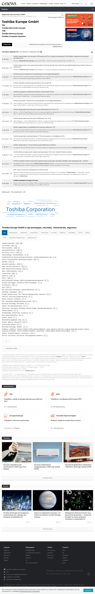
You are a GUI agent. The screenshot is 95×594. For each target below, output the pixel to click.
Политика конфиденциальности (16, 574)
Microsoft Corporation (9, 264)
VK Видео (65, 555)
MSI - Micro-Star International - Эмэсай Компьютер (18, 290)
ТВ (64, 3)
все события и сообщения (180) (30, 52)
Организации (13, 232)
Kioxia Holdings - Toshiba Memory (12, 255)
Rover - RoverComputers (9, 271)
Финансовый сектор (41, 216)
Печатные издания (32, 563)
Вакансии (51, 555)
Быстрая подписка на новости (16, 569)
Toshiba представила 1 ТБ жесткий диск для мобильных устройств (34, 145)
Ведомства (24, 232)
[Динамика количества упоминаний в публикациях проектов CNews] (92, 52)
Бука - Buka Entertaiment (10, 315)
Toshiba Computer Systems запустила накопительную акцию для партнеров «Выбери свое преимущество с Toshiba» (50, 161)
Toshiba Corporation (30, 209)
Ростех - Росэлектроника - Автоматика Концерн (17, 259)
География (71, 232)
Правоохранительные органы (9, 212)
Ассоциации (34, 232)
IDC (8, 204)
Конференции (30, 550)
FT (56, 213)
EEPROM (16, 201)
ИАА (4, 238)
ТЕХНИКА (56, 3)
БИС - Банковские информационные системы (16, 301)
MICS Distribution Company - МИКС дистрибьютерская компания (22, 280)
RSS (7, 572)
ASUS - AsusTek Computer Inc (11, 266)
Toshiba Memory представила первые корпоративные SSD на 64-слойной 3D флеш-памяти (42, 152)
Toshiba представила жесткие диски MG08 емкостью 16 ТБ (32, 118)
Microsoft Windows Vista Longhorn (44, 200)
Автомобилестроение (41, 205)
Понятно (88, 590)
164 (21, 243)
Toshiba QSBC (9, 216)
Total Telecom (30, 216)
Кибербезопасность (16, 214)
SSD (9, 202)
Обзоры (6, 558)
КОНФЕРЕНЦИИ (43, 3)
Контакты (51, 558)
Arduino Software (7, 310)
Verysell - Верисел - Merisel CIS (12, 322)
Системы (54, 232)
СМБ (41, 201)
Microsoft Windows (48, 201)
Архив (6, 560)
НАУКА (61, 3)
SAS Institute (6, 245)
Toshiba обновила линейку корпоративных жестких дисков (32, 83)
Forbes (51, 216)
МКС (56, 212)
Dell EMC (5, 262)
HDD (30, 214)
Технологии (44, 232)
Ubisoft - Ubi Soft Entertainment (12, 306)
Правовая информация (13, 579)
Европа (27, 203)
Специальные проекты (33, 553)
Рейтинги (7, 555)
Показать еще (47, 478)
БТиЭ (55, 201)
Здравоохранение (20, 216)
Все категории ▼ (56, 17)
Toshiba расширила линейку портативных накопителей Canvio (33, 92)
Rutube (64, 558)
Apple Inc (5, 276)
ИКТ (4, 232)
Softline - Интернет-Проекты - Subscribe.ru (15, 333)
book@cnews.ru (58, 46)
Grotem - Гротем (7, 317)
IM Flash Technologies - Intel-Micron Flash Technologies (19, 283)
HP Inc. (4, 278)
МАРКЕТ (51, 3)
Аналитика (35, 3)
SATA (30, 201)
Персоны (62, 232)
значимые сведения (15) (10, 52)
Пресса (88, 232)
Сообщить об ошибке (13, 577)
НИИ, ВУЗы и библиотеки (17, 238)
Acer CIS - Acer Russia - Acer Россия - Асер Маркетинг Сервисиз (22, 335)
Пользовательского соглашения (29, 591)
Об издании (51, 550)
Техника (28, 558)
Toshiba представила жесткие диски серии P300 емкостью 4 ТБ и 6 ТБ (35, 109)
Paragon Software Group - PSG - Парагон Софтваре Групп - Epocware (23, 294)
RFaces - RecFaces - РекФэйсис (11, 299)
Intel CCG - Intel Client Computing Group (14, 296)
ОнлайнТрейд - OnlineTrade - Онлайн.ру (15, 313)
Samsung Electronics (8, 250)
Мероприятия (32, 238)
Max (63, 550)
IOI (23, 201)
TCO (23, 212)
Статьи (80, 232)
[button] (86, 4)
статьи (83, 356)
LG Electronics (6, 285)
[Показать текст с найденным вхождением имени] (41, 52)
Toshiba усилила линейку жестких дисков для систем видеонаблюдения (36, 74)
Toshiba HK (55, 205)
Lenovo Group (6, 273)
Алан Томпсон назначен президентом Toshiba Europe (30, 170)
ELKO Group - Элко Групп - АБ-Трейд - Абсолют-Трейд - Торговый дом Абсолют (27, 308)
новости (59, 356)
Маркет (28, 555)
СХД (52, 214)
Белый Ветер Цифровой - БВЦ (11, 320)
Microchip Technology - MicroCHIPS (13, 303)
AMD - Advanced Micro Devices (11, 269)
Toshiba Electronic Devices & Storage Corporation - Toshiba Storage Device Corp (27, 257)
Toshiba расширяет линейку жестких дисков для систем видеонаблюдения (37, 100)
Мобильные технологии (45, 203)
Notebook (16, 203)
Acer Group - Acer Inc (8, 252)
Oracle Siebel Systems (9, 324)
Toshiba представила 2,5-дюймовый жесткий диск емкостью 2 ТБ (34, 127)
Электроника (41, 214)
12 (16, 245)
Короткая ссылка (12, 348)
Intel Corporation (7, 248)
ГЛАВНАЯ (23, 3)
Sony (3, 287)
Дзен (64, 563)
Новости (6, 550)
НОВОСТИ (28, 3)
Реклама (50, 553)
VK (27, 212)
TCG (31, 212)
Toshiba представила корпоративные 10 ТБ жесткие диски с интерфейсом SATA (39, 136)
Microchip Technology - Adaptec (12, 327)
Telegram (65, 560)
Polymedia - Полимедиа (9, 292)
